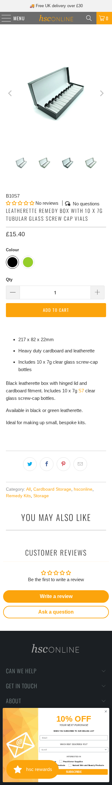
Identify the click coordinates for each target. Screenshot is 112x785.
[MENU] (3, 18)
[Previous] (11, 93)
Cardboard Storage (52, 489)
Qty (9, 279)
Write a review (56, 596)
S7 (81, 390)
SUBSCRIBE (74, 772)
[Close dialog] (105, 711)
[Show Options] (105, 750)
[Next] (101, 93)
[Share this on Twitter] (30, 464)
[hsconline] (56, 18)
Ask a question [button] (56, 612)
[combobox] (72, 750)
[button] (20, 203)
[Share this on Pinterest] (63, 464)
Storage (41, 495)
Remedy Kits (18, 495)
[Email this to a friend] (80, 464)
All (28, 489)
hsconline (83, 489)
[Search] (89, 18)
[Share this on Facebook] (47, 464)
